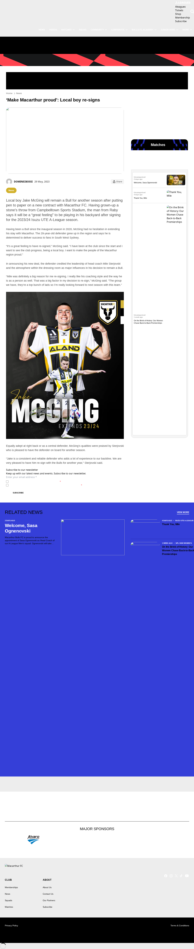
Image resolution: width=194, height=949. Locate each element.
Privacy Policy (31, 481)
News (19, 93)
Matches (9, 907)
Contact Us (48, 894)
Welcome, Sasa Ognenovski (145, 183)
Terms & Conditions (180, 925)
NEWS (42, 29)
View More (183, 512)
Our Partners (49, 900)
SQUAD (82, 29)
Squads (8, 900)
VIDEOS (53, 29)
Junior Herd (168, 29)
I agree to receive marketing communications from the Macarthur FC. (46, 485)
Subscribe (18, 493)
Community (97, 29)
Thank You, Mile (140, 198)
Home (9, 93)
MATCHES (66, 29)
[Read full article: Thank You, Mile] (176, 195)
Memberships (11, 887)
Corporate (117, 29)
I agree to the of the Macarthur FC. (35, 481)
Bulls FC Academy (142, 29)
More (185, 29)
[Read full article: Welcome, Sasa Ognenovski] (176, 180)
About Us (47, 887)
